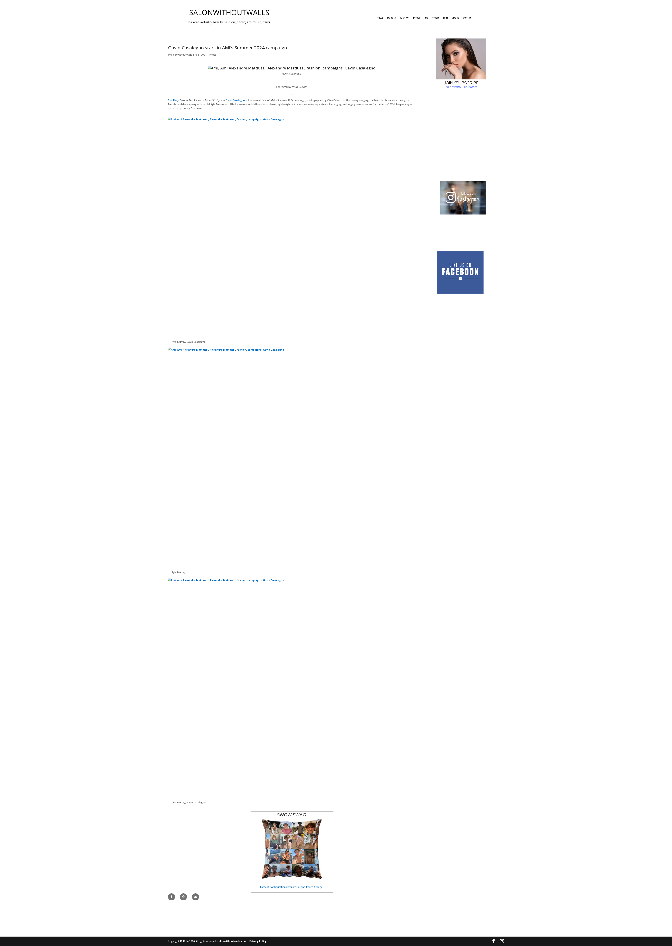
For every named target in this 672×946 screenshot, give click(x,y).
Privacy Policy (258, 941)
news (380, 17)
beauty (391, 17)
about (455, 17)
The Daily (173, 100)
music (435, 17)
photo (417, 17)
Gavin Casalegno (235, 100)
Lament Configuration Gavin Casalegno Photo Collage (291, 887)
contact (467, 17)
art (426, 17)
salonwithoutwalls (181, 54)
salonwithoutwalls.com (232, 941)
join (445, 17)
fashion (404, 17)
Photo (212, 54)
